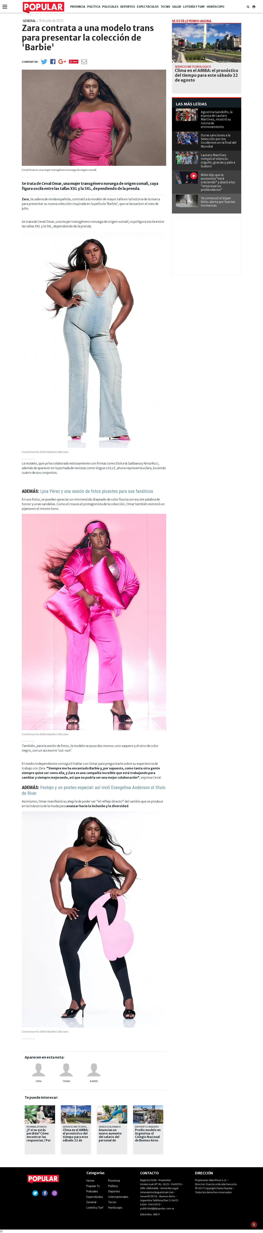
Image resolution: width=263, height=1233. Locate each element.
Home (90, 1180)
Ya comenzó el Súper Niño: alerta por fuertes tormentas (218, 201)
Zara (38, 1081)
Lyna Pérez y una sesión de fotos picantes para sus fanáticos (96, 491)
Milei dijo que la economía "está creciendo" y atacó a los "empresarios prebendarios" (218, 182)
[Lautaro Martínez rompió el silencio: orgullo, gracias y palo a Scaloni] (187, 158)
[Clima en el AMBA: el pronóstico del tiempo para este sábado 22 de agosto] (206, 43)
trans (66, 1081)
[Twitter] (44, 63)
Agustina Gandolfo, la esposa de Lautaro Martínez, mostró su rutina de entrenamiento (216, 119)
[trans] (66, 1070)
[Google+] (62, 62)
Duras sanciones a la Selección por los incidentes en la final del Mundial (218, 140)
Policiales (110, 6)
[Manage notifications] (254, 1224)
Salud (176, 6)
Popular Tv (93, 1186)
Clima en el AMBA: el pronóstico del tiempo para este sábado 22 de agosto (76, 1137)
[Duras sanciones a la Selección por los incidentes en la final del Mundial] (187, 138)
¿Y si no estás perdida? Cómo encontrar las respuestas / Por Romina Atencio (39, 1137)
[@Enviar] (84, 62)
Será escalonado (110, 1126)
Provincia (77, 6)
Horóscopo (215, 6)
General (91, 1202)
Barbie (94, 1081)
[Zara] (38, 1070)
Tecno (165, 6)
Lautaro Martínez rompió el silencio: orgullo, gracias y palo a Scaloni (218, 160)
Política (93, 6)
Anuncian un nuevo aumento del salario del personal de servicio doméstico (110, 1138)
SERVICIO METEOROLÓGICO (79, 1126)
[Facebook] (52, 62)
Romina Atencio (37, 1126)
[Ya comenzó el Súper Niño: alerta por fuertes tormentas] (187, 201)
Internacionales (118, 1197)
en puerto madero (147, 1126)
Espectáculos (148, 6)
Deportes (127, 6)
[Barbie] (94, 1070)
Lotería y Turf (194, 6)
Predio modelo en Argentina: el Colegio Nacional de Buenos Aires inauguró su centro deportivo (148, 1138)
